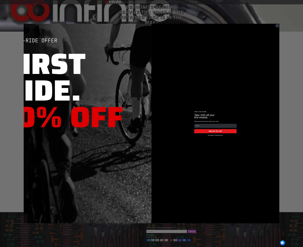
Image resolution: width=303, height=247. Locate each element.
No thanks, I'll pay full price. (215, 135)
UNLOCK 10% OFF (215, 131)
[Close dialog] (277, 25)
